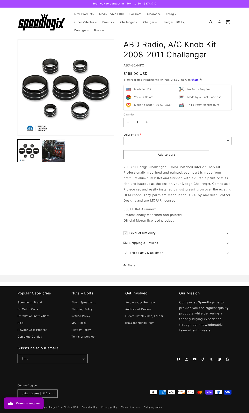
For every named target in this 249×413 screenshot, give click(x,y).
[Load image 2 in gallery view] (53, 151)
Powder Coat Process (32, 329)
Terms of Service (83, 336)
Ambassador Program (140, 302)
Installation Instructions (34, 316)
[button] (211, 22)
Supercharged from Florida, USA (59, 407)
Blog (21, 322)
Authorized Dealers (138, 309)
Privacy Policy (81, 329)
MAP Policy (79, 322)
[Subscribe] (83, 358)
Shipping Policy (82, 309)
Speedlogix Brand (30, 302)
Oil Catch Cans (28, 309)
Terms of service (130, 407)
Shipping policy (153, 407)
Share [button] (131, 265)
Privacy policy (109, 407)
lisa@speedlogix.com (139, 322)
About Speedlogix (83, 302)
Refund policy (89, 407)
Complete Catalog (30, 336)
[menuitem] (84, 14)
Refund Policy (80, 316)
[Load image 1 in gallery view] (29, 151)
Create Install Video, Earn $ (144, 316)
